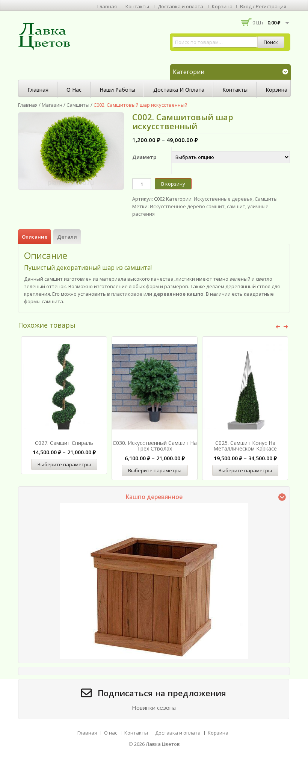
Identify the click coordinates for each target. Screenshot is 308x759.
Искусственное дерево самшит (187, 206)
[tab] (34, 236)
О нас (74, 89)
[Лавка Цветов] (46, 36)
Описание (34, 236)
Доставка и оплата (180, 6)
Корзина (222, 6)
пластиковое (127, 293)
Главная (107, 6)
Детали (67, 236)
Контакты (137, 6)
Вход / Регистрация (263, 6)
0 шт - (266, 22)
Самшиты (77, 104)
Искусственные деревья (223, 198)
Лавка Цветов (163, 744)
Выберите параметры (64, 464)
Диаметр (144, 157)
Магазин (52, 104)
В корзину (173, 183)
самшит (236, 206)
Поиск (271, 42)
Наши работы (117, 89)
